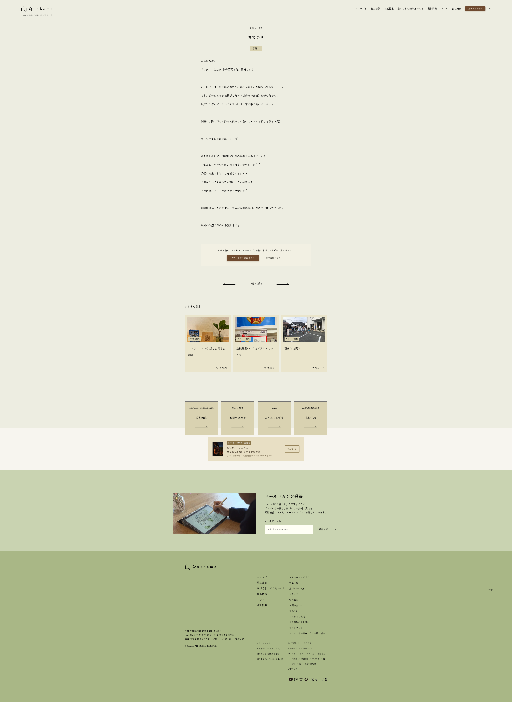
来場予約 (293, 611)
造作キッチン (293, 669)
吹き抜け (321, 654)
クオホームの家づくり (300, 577)
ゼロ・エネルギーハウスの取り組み (307, 633)
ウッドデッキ (304, 648)
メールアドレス (273, 521)
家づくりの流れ (297, 589)
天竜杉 (294, 659)
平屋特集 (389, 8)
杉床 (294, 664)
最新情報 (432, 8)
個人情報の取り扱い (299, 622)
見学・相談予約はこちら (243, 258)
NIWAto (291, 648)
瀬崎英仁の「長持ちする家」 (269, 654)
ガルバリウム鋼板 (295, 654)
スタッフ (293, 594)
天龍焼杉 (305, 659)
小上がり (316, 659)
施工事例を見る (273, 258)
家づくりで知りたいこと (410, 8)
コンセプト (361, 8)
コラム (444, 8)
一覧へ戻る (256, 283)
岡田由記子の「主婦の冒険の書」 (271, 659)
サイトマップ (296, 628)
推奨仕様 (293, 583)
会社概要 (456, 8)
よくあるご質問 (297, 617)
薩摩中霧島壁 (310, 664)
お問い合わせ (296, 605)
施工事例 (375, 8)
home (23, 15)
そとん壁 (310, 654)
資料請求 (293, 600)
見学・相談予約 (475, 8)
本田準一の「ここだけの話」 (269, 648)
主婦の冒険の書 (35, 15)
